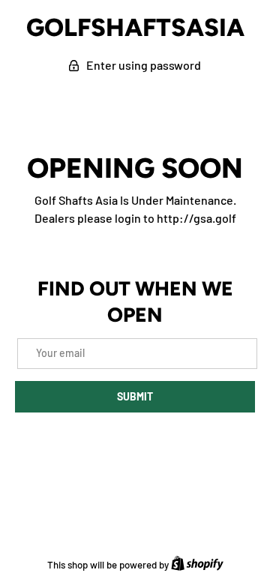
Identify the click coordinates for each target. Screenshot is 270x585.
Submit (135, 396)
